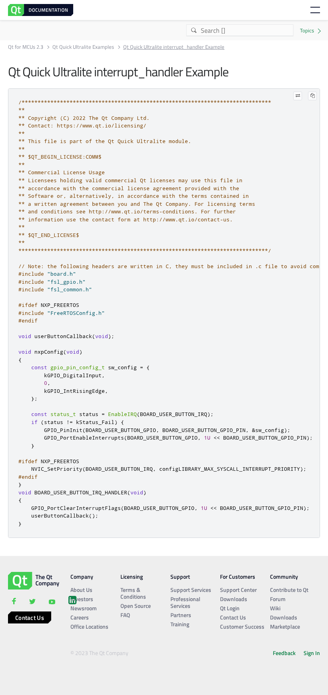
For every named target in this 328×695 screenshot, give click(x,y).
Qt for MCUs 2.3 (25, 47)
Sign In (312, 653)
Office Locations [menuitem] (89, 626)
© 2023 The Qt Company (99, 653)
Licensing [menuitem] (131, 576)
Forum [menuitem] (278, 599)
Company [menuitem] (81, 576)
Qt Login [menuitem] (230, 608)
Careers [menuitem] (79, 617)
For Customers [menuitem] (237, 576)
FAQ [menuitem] (125, 615)
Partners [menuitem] (180, 615)
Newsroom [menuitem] (83, 608)
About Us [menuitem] (81, 589)
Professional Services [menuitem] (185, 602)
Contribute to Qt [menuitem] (289, 589)
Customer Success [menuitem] (242, 626)
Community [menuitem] (284, 576)
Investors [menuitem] (81, 599)
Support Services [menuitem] (190, 589)
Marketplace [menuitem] (285, 626)
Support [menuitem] (180, 576)
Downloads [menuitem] (233, 599)
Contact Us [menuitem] (233, 617)
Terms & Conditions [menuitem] (133, 593)
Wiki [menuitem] (275, 608)
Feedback (284, 653)
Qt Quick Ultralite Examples (83, 47)
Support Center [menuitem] (238, 589)
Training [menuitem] (179, 624)
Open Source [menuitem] (135, 605)
